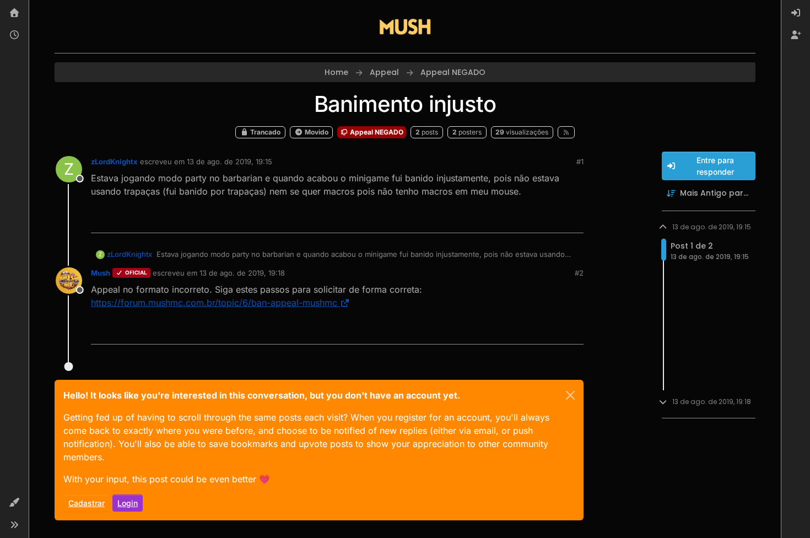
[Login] (796, 13)
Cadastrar (86, 503)
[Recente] (14, 35)
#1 (580, 161)
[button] (14, 503)
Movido (315, 132)
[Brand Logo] (405, 26)
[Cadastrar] (796, 35)
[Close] (570, 395)
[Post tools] (574, 219)
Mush (100, 272)
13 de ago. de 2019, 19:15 (229, 161)
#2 (579, 272)
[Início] (14, 13)
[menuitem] (796, 13)
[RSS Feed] (566, 132)
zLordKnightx (114, 161)
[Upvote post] (535, 219)
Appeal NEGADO (375, 132)
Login (127, 503)
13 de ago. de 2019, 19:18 (242, 272)
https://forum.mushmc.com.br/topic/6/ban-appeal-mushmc (214, 302)
